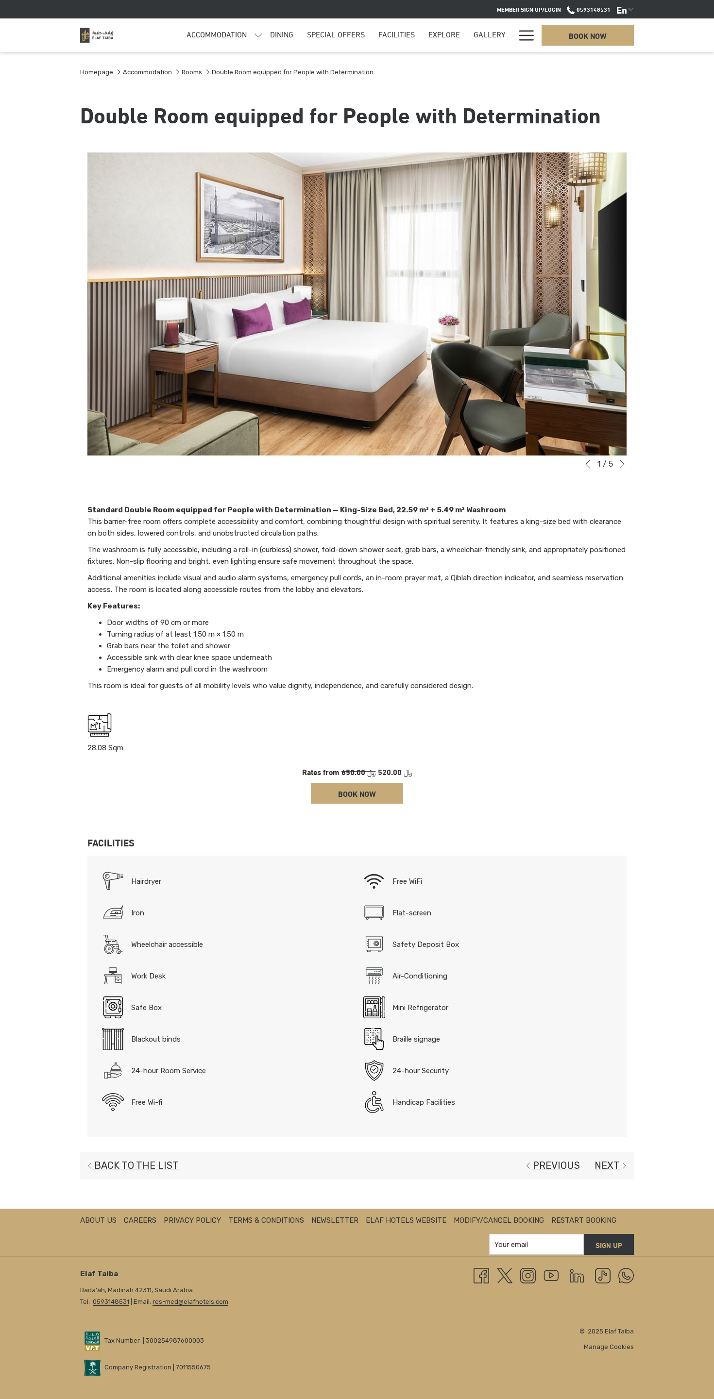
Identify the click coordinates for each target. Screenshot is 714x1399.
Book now (588, 35)
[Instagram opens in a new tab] (528, 1275)
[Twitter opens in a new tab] (504, 1275)
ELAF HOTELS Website (406, 1220)
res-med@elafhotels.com (190, 1301)
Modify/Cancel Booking (499, 1220)
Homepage (96, 72)
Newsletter (334, 1220)
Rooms (192, 72)
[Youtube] (551, 1275)
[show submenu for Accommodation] (258, 35)
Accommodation (147, 72)
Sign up (608, 1244)
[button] (357, 303)
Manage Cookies (609, 1346)
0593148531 (592, 8)
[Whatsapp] (626, 1275)
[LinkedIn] (577, 1275)
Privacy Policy (192, 1220)
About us (98, 1220)
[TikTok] (603, 1275)
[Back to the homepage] (97, 35)
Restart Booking (583, 1220)
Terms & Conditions (266, 1220)
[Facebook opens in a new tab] (481, 1275)
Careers (140, 1220)
